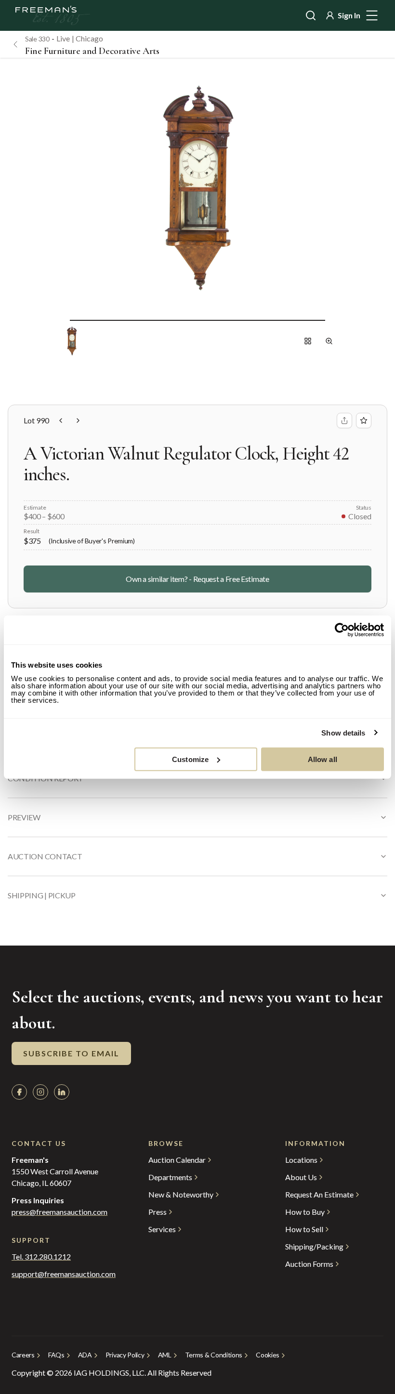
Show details (343, 732)
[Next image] (333, 320)
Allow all (322, 759)
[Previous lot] (60, 420)
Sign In (349, 15)
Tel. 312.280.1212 (41, 1257)
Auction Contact (45, 856)
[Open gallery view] (307, 341)
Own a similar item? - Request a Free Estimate (197, 578)
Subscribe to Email (71, 1053)
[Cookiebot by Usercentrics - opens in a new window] (342, 630)
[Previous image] (62, 320)
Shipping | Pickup (42, 895)
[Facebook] (19, 1092)
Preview (24, 817)
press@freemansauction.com (59, 1212)
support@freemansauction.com (61, 1274)
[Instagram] (40, 1092)
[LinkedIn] (61, 1092)
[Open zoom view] (329, 341)
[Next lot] (78, 420)
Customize (190, 759)
